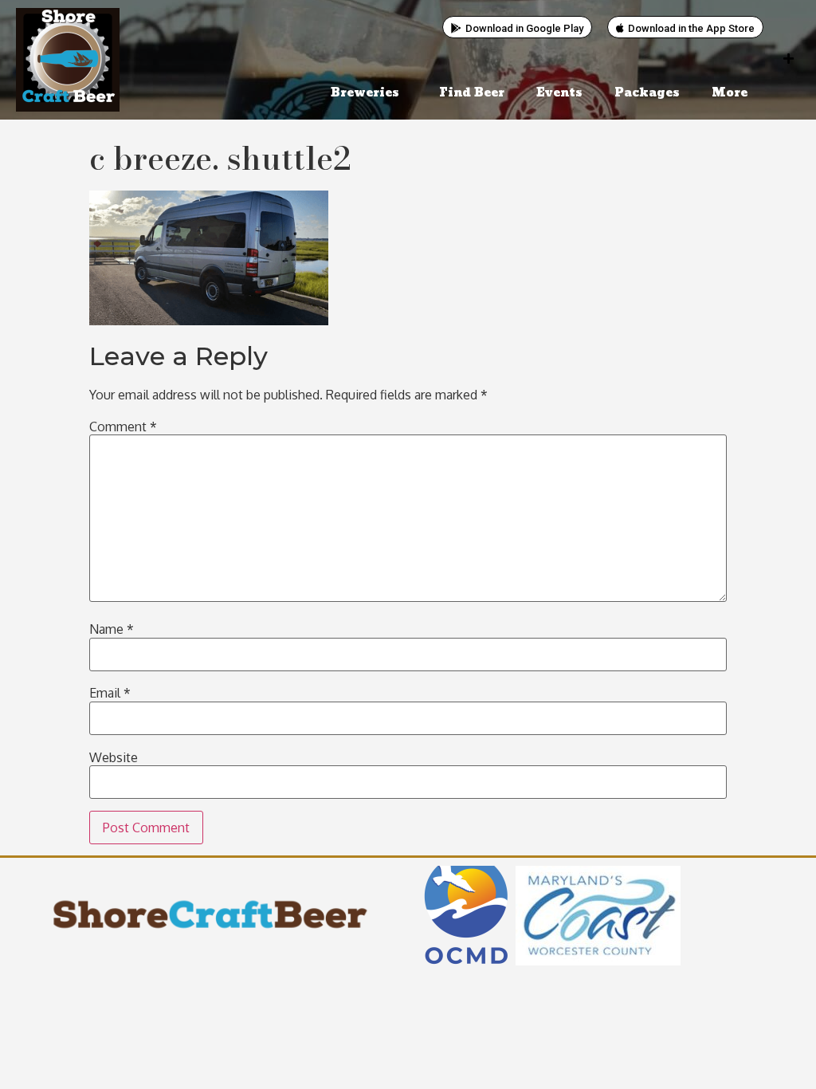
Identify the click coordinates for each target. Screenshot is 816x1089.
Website (113, 757)
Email (110, 692)
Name (111, 629)
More (729, 93)
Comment (123, 426)
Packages (647, 93)
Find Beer (471, 93)
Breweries (365, 93)
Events (559, 93)
